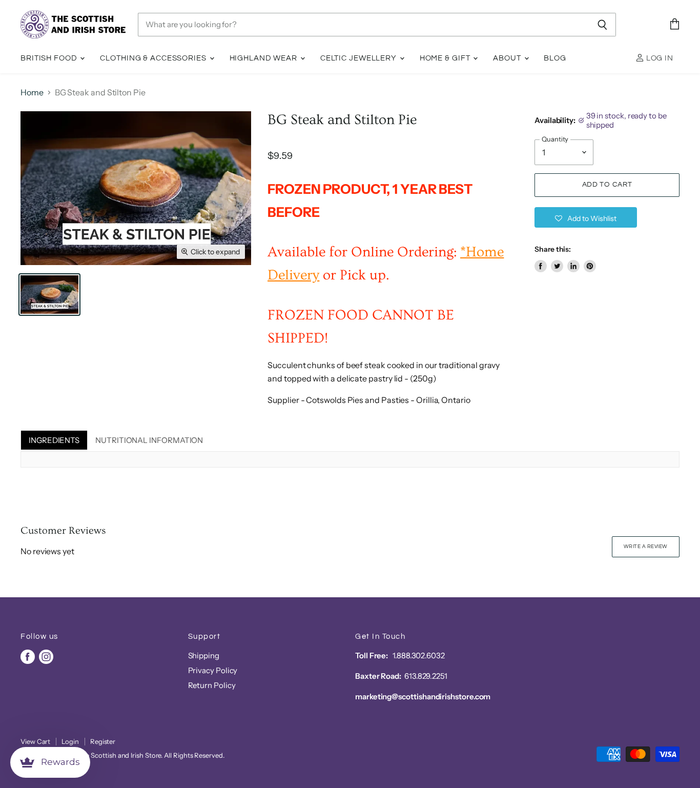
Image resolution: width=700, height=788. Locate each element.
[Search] (602, 24)
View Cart (35, 741)
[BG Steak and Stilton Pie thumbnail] (49, 294)
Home (32, 92)
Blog (555, 58)
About (508, 58)
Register (102, 741)
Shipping (203, 655)
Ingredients (54, 440)
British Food (49, 58)
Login (70, 741)
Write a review (646, 546)
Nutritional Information (149, 440)
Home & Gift (446, 58)
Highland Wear (264, 58)
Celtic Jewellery (359, 58)
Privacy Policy (213, 670)
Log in (658, 58)
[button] (585, 217)
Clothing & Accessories (154, 58)
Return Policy (212, 685)
